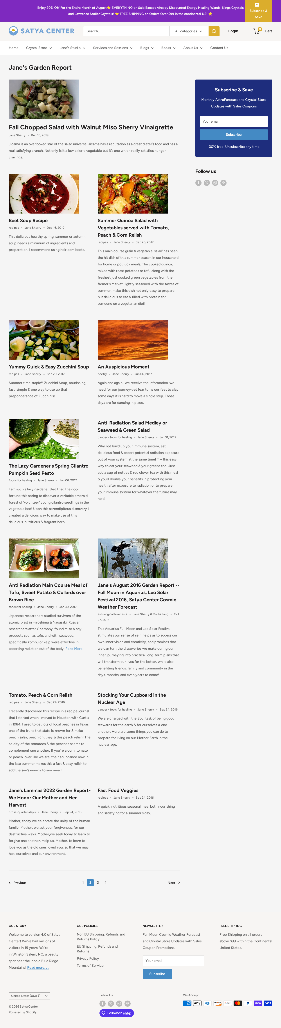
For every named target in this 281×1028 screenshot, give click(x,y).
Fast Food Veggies (118, 790)
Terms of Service (90, 965)
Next (171, 883)
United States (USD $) (25, 995)
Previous (20, 883)
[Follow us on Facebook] (198, 182)
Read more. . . (38, 967)
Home (13, 48)
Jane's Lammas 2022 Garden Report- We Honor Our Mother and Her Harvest (50, 797)
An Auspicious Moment (124, 367)
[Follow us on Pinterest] (223, 182)
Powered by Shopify (23, 1012)
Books (166, 48)
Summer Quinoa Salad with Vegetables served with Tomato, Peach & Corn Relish (133, 228)
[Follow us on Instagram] (215, 182)
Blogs (144, 48)
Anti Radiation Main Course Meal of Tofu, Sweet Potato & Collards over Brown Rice (48, 592)
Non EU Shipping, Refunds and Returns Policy (101, 936)
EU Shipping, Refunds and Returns (97, 948)
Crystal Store (36, 48)
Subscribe (234, 134)
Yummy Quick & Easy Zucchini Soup (49, 367)
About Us (190, 48)
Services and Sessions (110, 48)
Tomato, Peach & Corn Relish (40, 695)
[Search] (214, 31)
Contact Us (219, 48)
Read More (74, 649)
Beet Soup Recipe (28, 220)
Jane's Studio (70, 48)
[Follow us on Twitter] (207, 182)
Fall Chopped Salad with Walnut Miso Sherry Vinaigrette (91, 127)
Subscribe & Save (258, 14)
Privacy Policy (88, 958)
